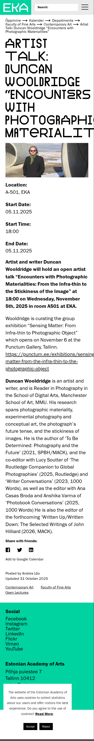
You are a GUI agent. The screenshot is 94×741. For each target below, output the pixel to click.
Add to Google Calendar (24, 559)
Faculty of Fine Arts (56, 587)
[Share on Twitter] (19, 550)
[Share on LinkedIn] (31, 550)
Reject (46, 726)
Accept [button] (30, 726)
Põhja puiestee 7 (23, 671)
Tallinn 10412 (20, 678)
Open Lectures (16, 592)
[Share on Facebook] (8, 550)
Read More (44, 714)
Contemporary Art (19, 587)
